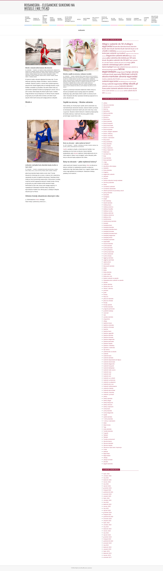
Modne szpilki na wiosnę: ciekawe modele (77, 74)
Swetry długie (107, 400)
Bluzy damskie (107, 144)
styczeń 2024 (107, 535)
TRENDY (105, 435)
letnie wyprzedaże (113, 70)
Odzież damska (107, 284)
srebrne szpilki (73, 83)
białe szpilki (86, 76)
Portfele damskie (108, 307)
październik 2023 (108, 541)
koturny (85, 145)
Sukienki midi (107, 374)
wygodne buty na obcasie (77, 146)
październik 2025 (108, 492)
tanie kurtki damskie (119, 90)
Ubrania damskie (108, 443)
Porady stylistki (107, 305)
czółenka (80, 145)
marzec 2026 (107, 482)
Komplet (105, 223)
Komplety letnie (107, 237)
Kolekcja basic (107, 205)
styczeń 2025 (107, 510)
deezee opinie (45, 72)
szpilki (78, 83)
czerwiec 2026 (107, 476)
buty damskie (107, 158)
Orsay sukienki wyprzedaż (112, 84)
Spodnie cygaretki (108, 333)
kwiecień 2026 (107, 480)
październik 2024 (108, 516)
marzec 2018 (107, 555)
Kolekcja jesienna (108, 207)
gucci (32, 170)
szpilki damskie (107, 417)
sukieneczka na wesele (109, 351)
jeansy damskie (107, 192)
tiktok (104, 423)
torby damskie (107, 429)
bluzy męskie (107, 146)
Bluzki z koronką (108, 135)
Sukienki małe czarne (109, 370)
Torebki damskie (108, 431)
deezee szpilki (43, 75)
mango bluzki (120, 72)
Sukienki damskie (108, 358)
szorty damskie (107, 411)
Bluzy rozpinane (108, 148)
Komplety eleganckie (109, 235)
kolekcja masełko (108, 209)
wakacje (105, 451)
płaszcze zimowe (108, 300)
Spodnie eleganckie (108, 339)
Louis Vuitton (38, 170)
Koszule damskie (108, 243)
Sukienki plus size (108, 384)
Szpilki (65, 149)
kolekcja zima (107, 217)
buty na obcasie (80, 77)
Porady (105, 303)
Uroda (105, 449)
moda (37, 199)
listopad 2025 (107, 490)
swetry (105, 396)
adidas (105, 103)
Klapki (105, 199)
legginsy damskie (108, 258)
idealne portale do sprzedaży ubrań (113, 190)
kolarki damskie (107, 203)
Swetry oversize (107, 404)
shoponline (106, 319)
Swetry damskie (107, 398)
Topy (104, 427)
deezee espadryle (49, 71)
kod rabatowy (107, 201)
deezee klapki (57, 71)
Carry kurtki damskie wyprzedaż (124, 51)
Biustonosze (106, 115)
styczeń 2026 (107, 486)
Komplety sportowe (108, 239)
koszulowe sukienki (112, 69)
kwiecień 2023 (107, 547)
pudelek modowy (108, 311)
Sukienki (105, 353)
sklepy (105, 321)
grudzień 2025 (107, 488)
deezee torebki (50, 75)
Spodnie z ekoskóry (108, 345)
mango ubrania (131, 72)
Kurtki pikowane (108, 250)
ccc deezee (40, 70)
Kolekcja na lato (107, 211)
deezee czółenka (40, 71)
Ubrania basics (107, 441)
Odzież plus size (108, 286)
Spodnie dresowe (108, 337)
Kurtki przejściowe (108, 252)
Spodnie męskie (107, 343)
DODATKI (105, 168)
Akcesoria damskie (108, 105)
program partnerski (109, 309)
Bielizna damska (108, 113)
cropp (105, 162)
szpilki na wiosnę (73, 84)
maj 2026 (106, 478)
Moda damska (107, 272)
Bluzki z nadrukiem (108, 137)
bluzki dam (106, 49)
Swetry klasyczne (108, 402)
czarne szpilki (85, 79)
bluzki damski (125, 49)
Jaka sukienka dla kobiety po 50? (119, 58)
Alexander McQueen (43, 169)
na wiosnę (122, 81)
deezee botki (50, 70)
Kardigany (106, 197)
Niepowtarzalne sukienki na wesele (113, 280)
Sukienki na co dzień (109, 378)
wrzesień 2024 (107, 518)
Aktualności (106, 107)
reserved (105, 313)
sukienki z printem (108, 394)
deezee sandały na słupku (36, 74)
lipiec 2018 (106, 551)
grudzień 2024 (107, 512)
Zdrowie (105, 461)
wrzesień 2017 (107, 557)
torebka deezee (33, 76)
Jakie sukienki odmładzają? (118, 63)
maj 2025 (106, 502)
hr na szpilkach (71, 80)
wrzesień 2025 (107, 494)
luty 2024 (106, 533)
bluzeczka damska (119, 46)
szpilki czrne (84, 83)
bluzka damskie (131, 46)
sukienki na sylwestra (109, 382)
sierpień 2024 (107, 520)
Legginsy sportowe (108, 260)
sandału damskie (108, 317)
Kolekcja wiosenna (108, 215)
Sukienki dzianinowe (109, 362)
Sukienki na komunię (109, 380)
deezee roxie (52, 72)
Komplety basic (107, 225)
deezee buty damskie (30, 71)
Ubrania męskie (107, 445)
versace (55, 170)
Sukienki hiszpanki (108, 366)
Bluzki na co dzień (108, 127)
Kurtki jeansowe (107, 247)
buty (74, 77)
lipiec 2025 (106, 498)
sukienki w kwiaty (108, 388)
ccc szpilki (86, 77)
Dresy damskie (107, 170)
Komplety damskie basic (110, 229)
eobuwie (29, 70)
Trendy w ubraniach (109, 439)
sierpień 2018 (107, 549)
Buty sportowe (107, 160)
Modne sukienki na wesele (110, 278)
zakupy (105, 457)
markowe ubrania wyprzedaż (123, 76)
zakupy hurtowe (107, 459)
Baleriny (105, 109)
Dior (26, 170)
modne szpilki (85, 80)
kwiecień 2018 (107, 553)
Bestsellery (106, 111)
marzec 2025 (107, 506)
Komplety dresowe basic (110, 233)
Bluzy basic (106, 139)
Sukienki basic (107, 355)
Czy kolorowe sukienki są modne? (118, 52)
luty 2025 (106, 508)
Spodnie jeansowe (108, 341)
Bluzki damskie (107, 121)
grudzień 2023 (107, 537)
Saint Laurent (49, 170)
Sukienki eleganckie (109, 364)
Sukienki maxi (107, 372)
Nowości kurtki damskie (130, 81)
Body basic (106, 152)
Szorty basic (106, 408)
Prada (43, 170)
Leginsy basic (107, 262)
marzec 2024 (107, 531)
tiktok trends (107, 425)
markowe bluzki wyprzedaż (111, 74)
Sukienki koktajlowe (108, 368)
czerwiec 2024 (107, 524)
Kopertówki (106, 241)
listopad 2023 (107, 539)
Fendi (29, 170)
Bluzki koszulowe (108, 125)
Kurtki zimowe (107, 256)
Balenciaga (51, 169)
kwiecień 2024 (107, 529)
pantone (105, 290)
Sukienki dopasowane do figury (112, 360)
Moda (105, 268)
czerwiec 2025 (107, 500)
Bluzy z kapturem (108, 150)
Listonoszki (106, 264)
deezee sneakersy (47, 74)
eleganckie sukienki (108, 174)
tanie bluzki (133, 88)
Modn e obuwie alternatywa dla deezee (38, 68)
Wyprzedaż (106, 453)
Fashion (105, 178)
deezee (45, 70)
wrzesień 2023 (107, 543)
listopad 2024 (107, 514)
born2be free (107, 154)
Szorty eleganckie (108, 413)
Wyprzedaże (106, 455)
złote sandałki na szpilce (73, 85)
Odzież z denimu (108, 288)
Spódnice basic (107, 323)
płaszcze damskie (108, 298)
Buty (66, 145)
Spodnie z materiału (109, 347)
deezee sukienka (35, 75)
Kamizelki (106, 194)
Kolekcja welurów (108, 213)
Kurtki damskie (107, 245)
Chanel (56, 169)
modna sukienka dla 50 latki (111, 79)
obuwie (69, 81)
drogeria (105, 172)
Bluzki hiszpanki (108, 123)
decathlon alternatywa (109, 166)
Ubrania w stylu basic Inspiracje (112, 447)
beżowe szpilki (79, 76)
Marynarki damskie (108, 266)
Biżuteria (105, 117)
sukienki (105, 86)
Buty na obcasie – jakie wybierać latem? (76, 143)
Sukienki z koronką (108, 392)
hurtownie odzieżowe (109, 188)
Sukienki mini (107, 376)
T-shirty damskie (108, 419)
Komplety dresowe (108, 231)
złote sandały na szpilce (86, 85)
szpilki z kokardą (88, 84)
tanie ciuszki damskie (108, 90)
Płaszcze (105, 296)
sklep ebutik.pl (130, 83)
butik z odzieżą (109, 51)
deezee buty (57, 70)
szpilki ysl (80, 84)
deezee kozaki (28, 72)
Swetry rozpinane (108, 406)
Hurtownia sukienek (109, 186)
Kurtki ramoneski (108, 254)
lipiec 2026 (106, 474)
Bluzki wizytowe (107, 129)
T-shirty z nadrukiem (109, 421)
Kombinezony (107, 219)
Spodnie (105, 329)
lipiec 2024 (106, 522)
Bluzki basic (106, 119)
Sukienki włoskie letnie (119, 88)
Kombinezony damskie (109, 221)
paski (104, 292)
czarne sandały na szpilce (75, 79)
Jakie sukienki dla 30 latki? (119, 60)
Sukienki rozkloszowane (110, 386)
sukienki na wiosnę (113, 86)
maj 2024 (106, 527)
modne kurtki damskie (125, 79)
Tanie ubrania (108, 93)
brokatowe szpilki (67, 77)
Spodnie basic (107, 331)
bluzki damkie (115, 49)
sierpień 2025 (107, 496)
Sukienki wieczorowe (109, 390)
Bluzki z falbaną (107, 133)
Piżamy (105, 294)
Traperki (105, 433)
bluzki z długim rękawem (110, 131)
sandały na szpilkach (86, 81)
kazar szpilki (78, 80)
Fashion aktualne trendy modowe (112, 180)
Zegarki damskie (108, 464)
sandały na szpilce (76, 81)
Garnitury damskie (108, 182)
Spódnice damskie (108, 325)
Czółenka (105, 164)
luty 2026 (106, 484)
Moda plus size (107, 276)
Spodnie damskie (108, 335)
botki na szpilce (93, 76)
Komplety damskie (108, 227)
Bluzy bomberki (107, 141)
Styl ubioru (106, 349)
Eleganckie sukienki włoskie (117, 55)
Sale (104, 315)
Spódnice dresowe (108, 327)
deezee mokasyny (37, 72)
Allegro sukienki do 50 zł (114, 43)
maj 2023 (106, 545)
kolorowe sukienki (119, 67)
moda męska (107, 274)
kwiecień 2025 (107, 504)
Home (105, 184)
